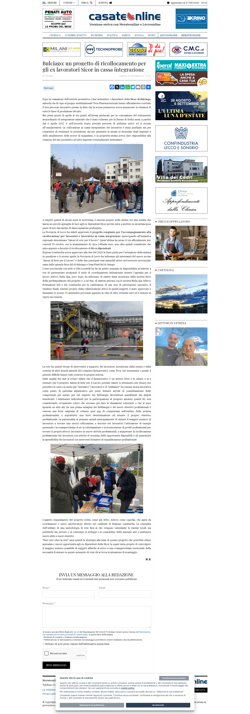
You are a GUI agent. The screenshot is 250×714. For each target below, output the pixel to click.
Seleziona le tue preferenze (92, 705)
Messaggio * (49, 603)
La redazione (50, 689)
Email (102, 587)
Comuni (68, 2)
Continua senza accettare (174, 678)
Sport (152, 35)
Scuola (139, 35)
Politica (112, 35)
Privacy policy (50, 693)
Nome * (47, 587)
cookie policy (127, 688)
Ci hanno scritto (76, 35)
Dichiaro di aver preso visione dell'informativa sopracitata (77, 643)
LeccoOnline (168, 35)
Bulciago (48, 88)
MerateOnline (191, 35)
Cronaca (55, 35)
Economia (97, 35)
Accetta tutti (158, 705)
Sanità (126, 35)
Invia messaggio (56, 665)
